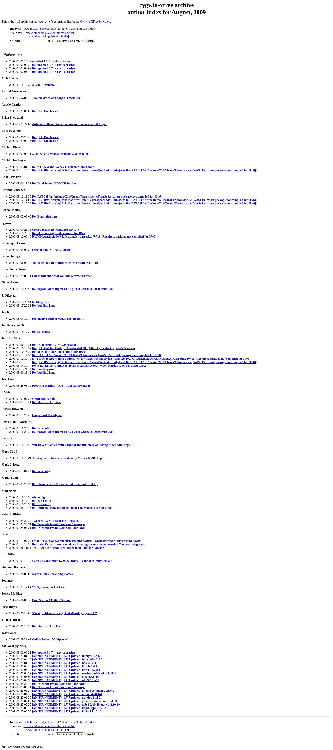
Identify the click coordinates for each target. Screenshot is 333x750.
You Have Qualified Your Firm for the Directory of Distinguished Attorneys (81, 445)
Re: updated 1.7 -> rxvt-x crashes (53, 64)
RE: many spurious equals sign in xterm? (59, 318)
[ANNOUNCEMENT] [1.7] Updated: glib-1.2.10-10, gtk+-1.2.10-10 (76, 704)
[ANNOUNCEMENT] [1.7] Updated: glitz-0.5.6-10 (65, 676)
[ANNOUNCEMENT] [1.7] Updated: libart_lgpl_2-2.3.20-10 (71, 708)
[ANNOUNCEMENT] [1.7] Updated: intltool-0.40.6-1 (67, 694)
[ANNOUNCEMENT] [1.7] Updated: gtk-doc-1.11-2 (66, 697)
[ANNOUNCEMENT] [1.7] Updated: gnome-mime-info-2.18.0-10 (75, 701)
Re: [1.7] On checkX (45, 111)
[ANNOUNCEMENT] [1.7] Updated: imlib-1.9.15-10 (66, 711)
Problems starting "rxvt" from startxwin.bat (61, 385)
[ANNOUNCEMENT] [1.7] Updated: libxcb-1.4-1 (64, 666)
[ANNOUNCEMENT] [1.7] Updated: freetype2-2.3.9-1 (68, 656)
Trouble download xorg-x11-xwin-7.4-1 (57, 98)
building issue (41, 302)
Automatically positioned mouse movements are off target (69, 124)
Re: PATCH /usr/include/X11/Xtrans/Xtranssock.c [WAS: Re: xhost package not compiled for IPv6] (97, 196)
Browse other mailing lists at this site (46, 36)
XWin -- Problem (43, 84)
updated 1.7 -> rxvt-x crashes (51, 61)
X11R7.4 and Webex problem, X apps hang (60, 153)
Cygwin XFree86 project (95, 21)
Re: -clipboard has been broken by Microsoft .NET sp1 (67, 458)
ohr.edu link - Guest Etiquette (51, 249)
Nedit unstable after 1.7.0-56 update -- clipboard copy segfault (72, 560)
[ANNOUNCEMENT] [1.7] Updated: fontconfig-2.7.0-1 (68, 659)
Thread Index (86, 28)
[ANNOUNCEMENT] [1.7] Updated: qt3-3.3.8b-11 (65, 680)
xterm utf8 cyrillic (43, 398)
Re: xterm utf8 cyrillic (46, 402)
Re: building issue (43, 305)
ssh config (38, 497)
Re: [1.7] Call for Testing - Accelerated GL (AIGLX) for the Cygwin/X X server (83, 348)
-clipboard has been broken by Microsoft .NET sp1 (65, 262)
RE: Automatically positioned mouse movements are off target (72, 507)
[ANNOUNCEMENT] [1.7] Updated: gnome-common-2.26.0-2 (73, 690)
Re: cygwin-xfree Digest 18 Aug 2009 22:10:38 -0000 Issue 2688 (73, 289)
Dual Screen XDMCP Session (51, 600)
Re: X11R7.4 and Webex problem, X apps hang (63, 166)
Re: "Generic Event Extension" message (58, 524)
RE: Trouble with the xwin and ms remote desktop (65, 484)
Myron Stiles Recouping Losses (52, 574)
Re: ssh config (41, 331)
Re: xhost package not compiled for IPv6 (58, 233)
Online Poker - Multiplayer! (50, 639)
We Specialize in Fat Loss (48, 587)
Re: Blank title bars (44, 216)
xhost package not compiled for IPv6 (56, 229)
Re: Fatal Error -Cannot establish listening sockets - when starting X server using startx (89, 365)
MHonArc (30, 746)
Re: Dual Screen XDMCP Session (54, 183)
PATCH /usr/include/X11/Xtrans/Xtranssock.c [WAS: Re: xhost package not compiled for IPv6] (94, 236)
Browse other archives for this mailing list (49, 32)
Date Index (30, 28)
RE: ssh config (41, 500)
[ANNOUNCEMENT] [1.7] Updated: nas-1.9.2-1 (64, 663)
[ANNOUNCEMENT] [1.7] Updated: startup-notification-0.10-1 (74, 673)
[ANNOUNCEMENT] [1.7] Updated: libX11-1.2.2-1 (66, 669)
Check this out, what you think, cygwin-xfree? (62, 275)
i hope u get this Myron (47, 415)
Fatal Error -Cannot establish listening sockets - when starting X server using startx (86, 540)
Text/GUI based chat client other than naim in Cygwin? (68, 547)
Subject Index (48, 28)
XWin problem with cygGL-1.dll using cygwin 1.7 (64, 613)
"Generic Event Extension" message (55, 520)
